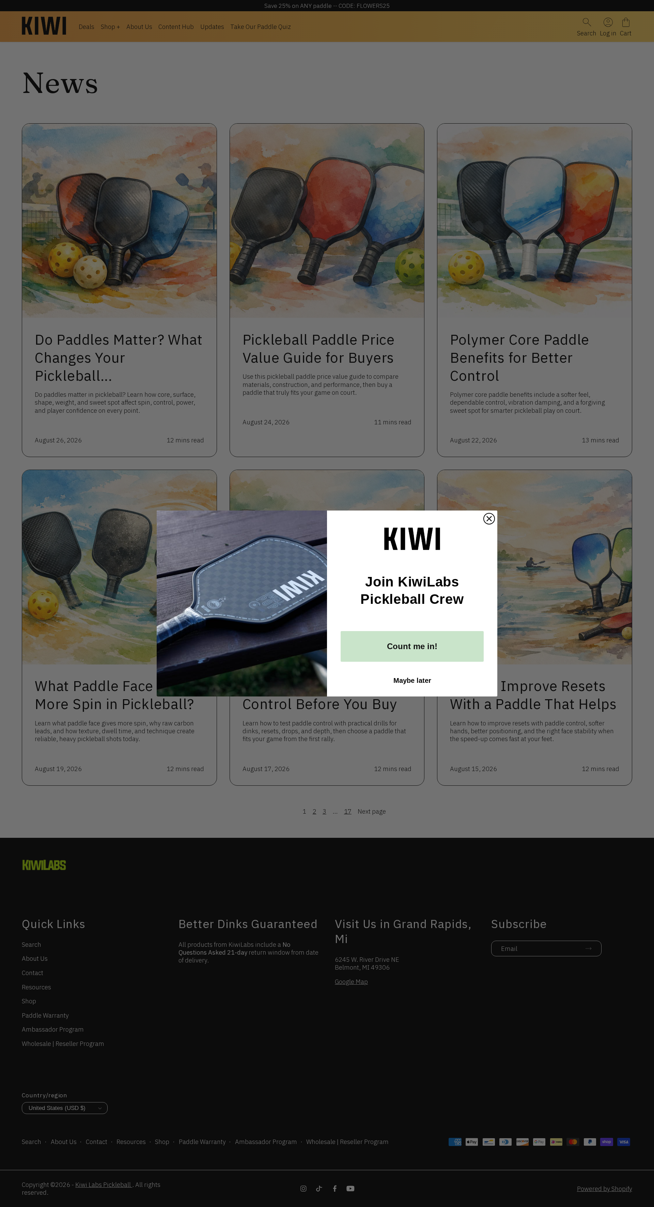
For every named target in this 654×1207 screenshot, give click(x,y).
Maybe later (412, 680)
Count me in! (412, 646)
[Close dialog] (489, 518)
